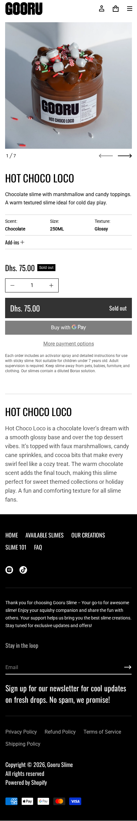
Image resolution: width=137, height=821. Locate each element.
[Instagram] (9, 570)
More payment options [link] (68, 344)
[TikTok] (23, 570)
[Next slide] (125, 156)
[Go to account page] (102, 9)
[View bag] (116, 9)
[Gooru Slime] (23, 8)
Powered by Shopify (26, 782)
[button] (116, 9)
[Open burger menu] (129, 9)
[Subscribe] (128, 667)
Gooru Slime (60, 764)
